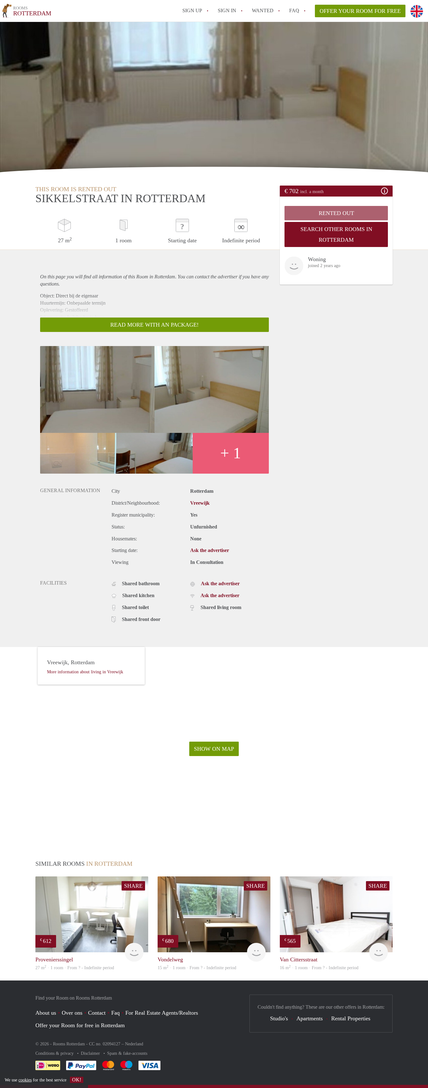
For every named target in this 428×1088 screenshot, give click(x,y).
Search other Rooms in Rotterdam (336, 234)
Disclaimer (91, 1053)
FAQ (294, 10)
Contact (97, 1013)
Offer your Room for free (360, 11)
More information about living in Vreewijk (85, 672)
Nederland (134, 1044)
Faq (115, 1013)
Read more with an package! (154, 325)
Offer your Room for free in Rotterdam (80, 1025)
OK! (76, 1079)
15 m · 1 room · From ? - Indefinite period (197, 967)
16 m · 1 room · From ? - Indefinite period (319, 967)
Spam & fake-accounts (127, 1053)
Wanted (263, 10)
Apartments (309, 1018)
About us (45, 1013)
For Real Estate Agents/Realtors (161, 1013)
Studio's (279, 1018)
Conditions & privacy (55, 1053)
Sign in (227, 10)
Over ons (72, 1013)
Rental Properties (350, 1018)
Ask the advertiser (209, 550)
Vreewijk (200, 503)
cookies (25, 1080)
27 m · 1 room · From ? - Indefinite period (74, 967)
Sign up (192, 10)
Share (133, 886)
